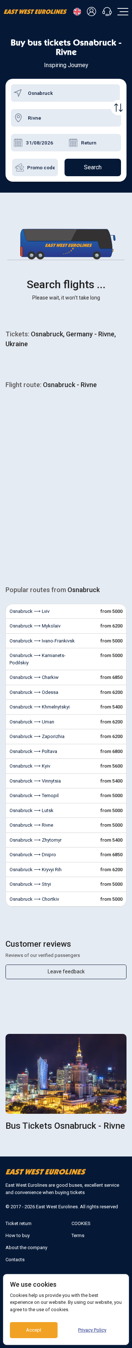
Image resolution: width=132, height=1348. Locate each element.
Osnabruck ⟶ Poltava (33, 751)
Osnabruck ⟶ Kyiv (30, 766)
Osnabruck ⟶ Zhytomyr (36, 840)
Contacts (15, 1259)
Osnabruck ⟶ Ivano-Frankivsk (42, 641)
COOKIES (81, 1223)
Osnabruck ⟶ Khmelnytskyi (40, 707)
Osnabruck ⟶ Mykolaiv (35, 626)
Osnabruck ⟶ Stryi (30, 884)
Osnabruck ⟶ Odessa (34, 692)
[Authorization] (93, 12)
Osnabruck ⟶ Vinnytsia (35, 781)
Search (93, 167)
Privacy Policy (92, 1330)
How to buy (18, 1235)
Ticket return (19, 1223)
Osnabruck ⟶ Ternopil (34, 795)
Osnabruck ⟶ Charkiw (34, 677)
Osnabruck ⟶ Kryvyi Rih (36, 869)
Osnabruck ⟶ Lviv (30, 611)
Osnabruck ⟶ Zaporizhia (37, 736)
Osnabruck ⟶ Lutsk (32, 810)
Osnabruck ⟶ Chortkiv (34, 899)
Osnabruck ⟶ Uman (32, 722)
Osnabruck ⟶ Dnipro (33, 854)
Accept (33, 1330)
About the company (26, 1247)
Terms (78, 1235)
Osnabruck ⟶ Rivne (31, 825)
